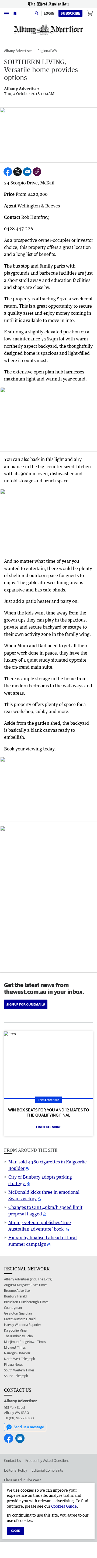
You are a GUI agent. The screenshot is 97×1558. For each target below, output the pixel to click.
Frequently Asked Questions (47, 1460)
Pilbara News (13, 1364)
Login (49, 13)
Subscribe (70, 13)
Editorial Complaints (47, 1470)
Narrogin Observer (17, 1353)
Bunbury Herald (15, 1296)
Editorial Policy (15, 1470)
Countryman (13, 1308)
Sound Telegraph (16, 1376)
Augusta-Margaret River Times (25, 1285)
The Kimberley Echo (18, 1336)
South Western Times (19, 1370)
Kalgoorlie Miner (15, 1330)
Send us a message (29, 1427)
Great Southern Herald (20, 1319)
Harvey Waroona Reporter (22, 1325)
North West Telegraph (19, 1359)
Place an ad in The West (22, 1480)
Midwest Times (15, 1347)
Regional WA (47, 50)
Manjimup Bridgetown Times (25, 1342)
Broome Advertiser (17, 1291)
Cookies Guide (64, 1506)
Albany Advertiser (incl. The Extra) (28, 1279)
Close (15, 1530)
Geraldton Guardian (18, 1313)
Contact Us (12, 1460)
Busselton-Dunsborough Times (26, 1302)
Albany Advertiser (18, 50)
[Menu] (6, 13)
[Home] (15, 13)
